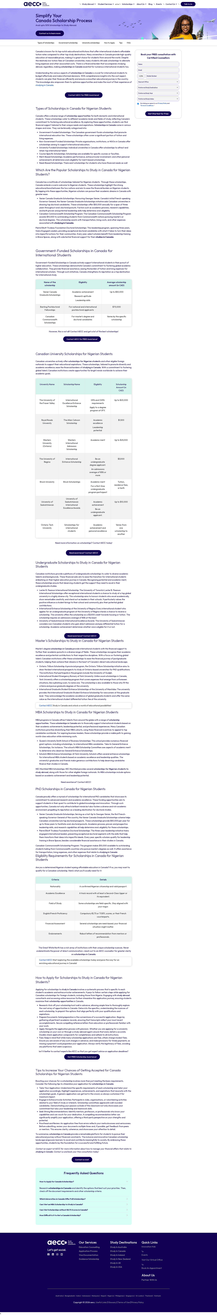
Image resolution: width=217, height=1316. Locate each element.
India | (78, 1296)
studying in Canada (44, 85)
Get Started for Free (158, 113)
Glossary (112, 1302)
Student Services (105, 4)
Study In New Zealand (120, 1259)
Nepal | (103, 1296)
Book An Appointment (152, 1268)
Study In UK (115, 1263)
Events (159, 4)
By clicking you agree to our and (155, 104)
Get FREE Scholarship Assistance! (82, 1057)
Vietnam (157, 1296)
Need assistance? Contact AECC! (83, 553)
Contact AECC (45, 705)
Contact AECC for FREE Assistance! (83, 95)
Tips (120, 43)
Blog (150, 4)
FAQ (128, 43)
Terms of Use (124, 1302)
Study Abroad (88, 4)
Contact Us (170, 4)
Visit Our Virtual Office (152, 1259)
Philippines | (120, 1296)
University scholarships (91, 43)
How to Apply (109, 43)
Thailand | (149, 1296)
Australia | (60, 1296)
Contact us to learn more (50, 33)
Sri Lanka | (140, 1296)
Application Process (88, 1251)
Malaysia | (96, 1296)
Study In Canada (118, 1251)
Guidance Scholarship (89, 1259)
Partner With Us (149, 1280)
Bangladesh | (70, 1296)
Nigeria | (110, 1296)
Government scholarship (68, 43)
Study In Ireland (117, 1255)
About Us (140, 4)
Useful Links (101, 1302)
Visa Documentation (88, 1255)
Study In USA (116, 1267)
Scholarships (127, 4)
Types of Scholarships (46, 43)
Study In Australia (118, 1247)
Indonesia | (86, 1296)
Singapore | (130, 1296)
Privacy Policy (137, 1302)
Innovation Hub (149, 1246)
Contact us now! (82, 1159)
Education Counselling (89, 1247)
